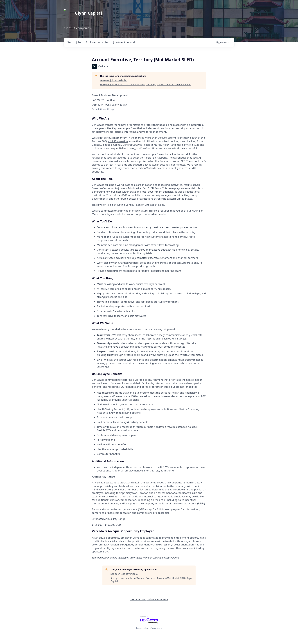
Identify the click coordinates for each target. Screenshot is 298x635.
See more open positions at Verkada (149, 599)
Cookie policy (156, 628)
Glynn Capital (88, 13)
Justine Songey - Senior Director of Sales (140, 204)
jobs (74, 42)
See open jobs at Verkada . (113, 80)
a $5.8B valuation (118, 141)
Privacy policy (142, 628)
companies (97, 42)
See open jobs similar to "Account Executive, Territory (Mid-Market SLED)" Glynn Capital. (145, 84)
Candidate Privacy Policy (165, 557)
